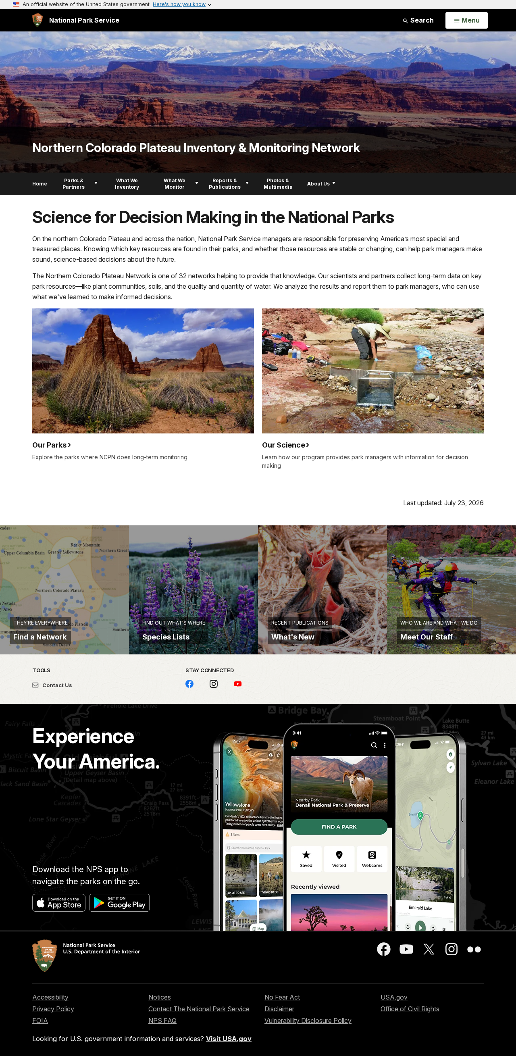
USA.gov (394, 997)
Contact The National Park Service (199, 1009)
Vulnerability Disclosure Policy (308, 1020)
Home (39, 184)
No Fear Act (282, 997)
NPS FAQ (162, 1020)
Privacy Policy (53, 1009)
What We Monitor (174, 183)
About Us (318, 184)
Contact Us (56, 685)
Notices (159, 997)
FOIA (40, 1020)
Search (421, 20)
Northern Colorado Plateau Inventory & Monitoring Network (196, 147)
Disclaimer (279, 1009)
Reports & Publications (225, 183)
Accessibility (50, 997)
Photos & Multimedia (278, 183)
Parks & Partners (73, 183)
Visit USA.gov (229, 1039)
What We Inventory (127, 183)
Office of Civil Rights (410, 1009)
